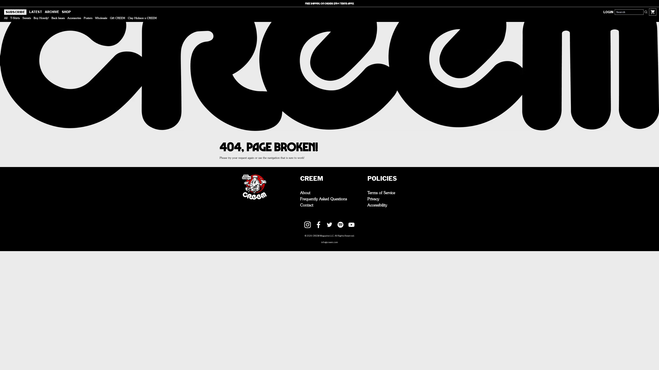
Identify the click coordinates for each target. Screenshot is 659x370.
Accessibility (377, 205)
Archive (52, 12)
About (305, 193)
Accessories (74, 18)
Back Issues (58, 18)
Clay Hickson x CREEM (142, 18)
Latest (35, 12)
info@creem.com (329, 242)
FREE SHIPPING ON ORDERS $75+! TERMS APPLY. (329, 3)
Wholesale (101, 18)
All (6, 18)
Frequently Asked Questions (323, 199)
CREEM (311, 178)
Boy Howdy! (41, 18)
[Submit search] (646, 12)
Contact (306, 205)
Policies (382, 178)
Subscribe (15, 12)
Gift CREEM (117, 18)
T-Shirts (15, 18)
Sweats (26, 18)
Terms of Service (381, 193)
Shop (66, 12)
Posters (88, 18)
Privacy (373, 199)
